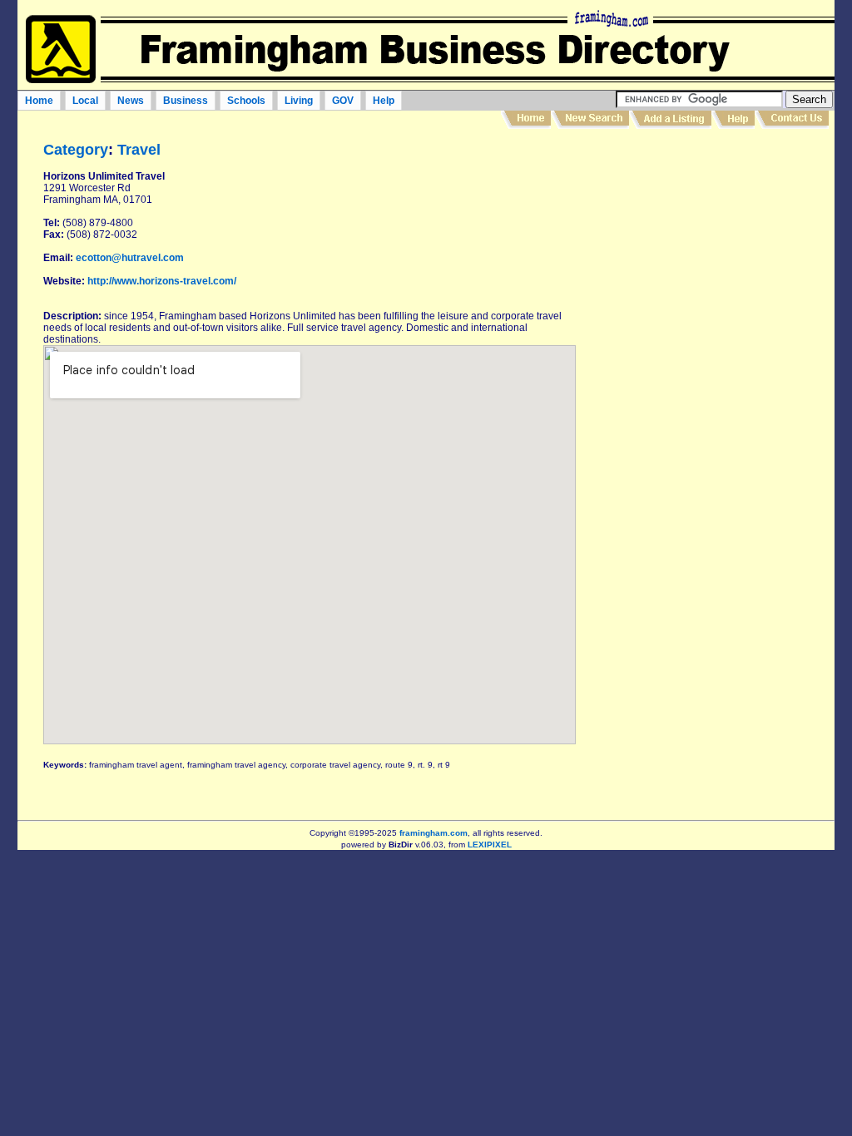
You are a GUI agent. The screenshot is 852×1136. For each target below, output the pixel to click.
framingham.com (433, 832)
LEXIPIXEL (490, 844)
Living (299, 100)
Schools (246, 100)
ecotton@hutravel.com (130, 258)
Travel (139, 149)
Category (75, 149)
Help (383, 100)
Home (39, 100)
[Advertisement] (702, 402)
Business (185, 100)
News (130, 100)
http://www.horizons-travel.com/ (161, 281)
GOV (343, 100)
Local (85, 100)
